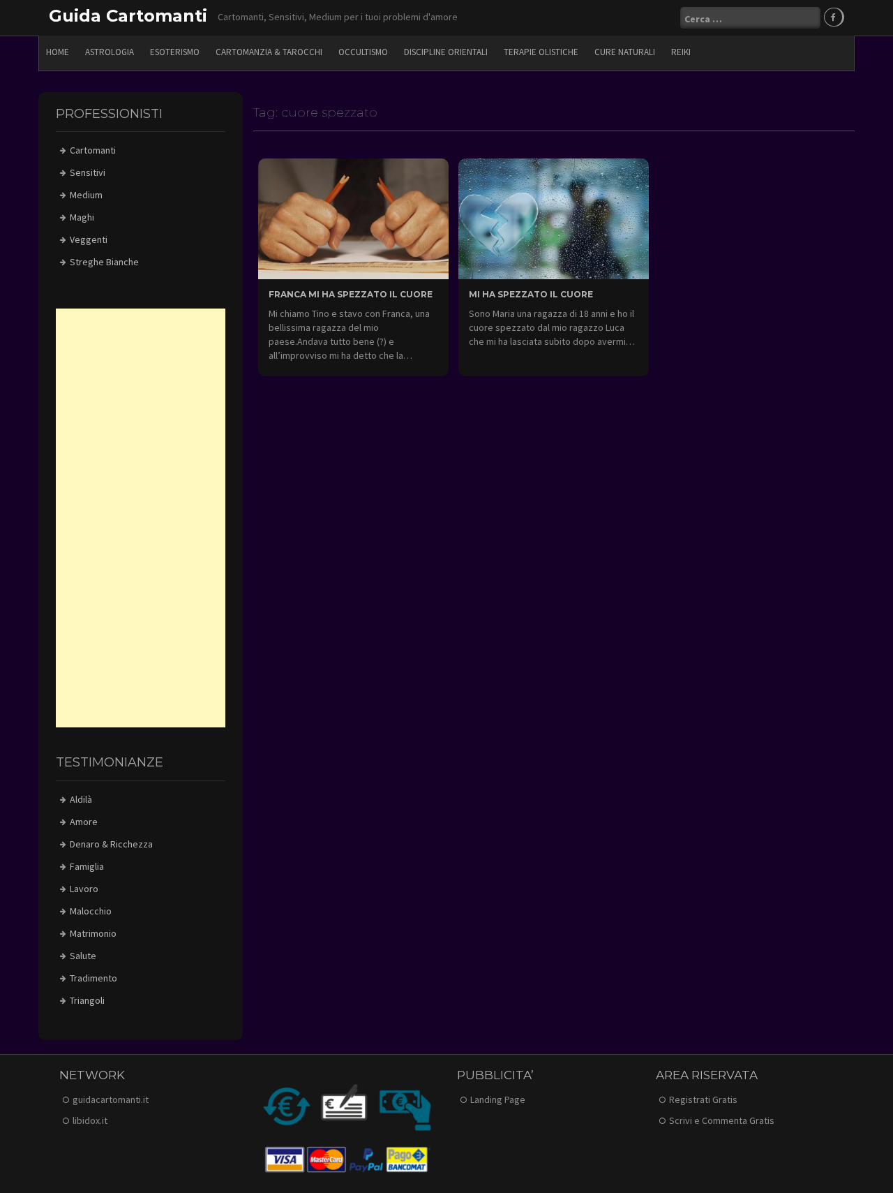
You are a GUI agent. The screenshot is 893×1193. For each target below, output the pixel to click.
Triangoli (87, 1000)
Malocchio (91, 911)
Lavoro (84, 888)
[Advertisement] (140, 518)
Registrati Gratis (703, 1099)
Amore (84, 821)
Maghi (82, 217)
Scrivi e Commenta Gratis (721, 1120)
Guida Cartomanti (128, 16)
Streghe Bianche (104, 261)
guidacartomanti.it (111, 1099)
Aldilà (81, 799)
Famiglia (87, 866)
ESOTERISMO (175, 52)
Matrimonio (93, 933)
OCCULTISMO (363, 52)
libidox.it (90, 1120)
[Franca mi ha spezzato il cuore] (353, 218)
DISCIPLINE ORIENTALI (446, 52)
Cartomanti (93, 150)
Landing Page (497, 1099)
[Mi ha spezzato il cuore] (553, 218)
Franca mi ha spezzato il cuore (351, 294)
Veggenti (88, 239)
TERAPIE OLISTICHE (541, 52)
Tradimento (93, 978)
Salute (83, 955)
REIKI (681, 52)
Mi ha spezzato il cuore (531, 294)
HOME (57, 52)
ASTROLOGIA (109, 52)
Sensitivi (87, 172)
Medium (86, 194)
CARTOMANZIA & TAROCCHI (269, 52)
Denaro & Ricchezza (111, 844)
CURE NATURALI (624, 52)
